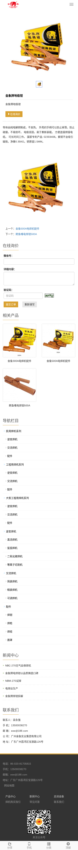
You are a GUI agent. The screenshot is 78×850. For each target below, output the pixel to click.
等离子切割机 (14, 564)
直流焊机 (12, 539)
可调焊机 (12, 598)
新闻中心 (35, 796)
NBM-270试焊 (13, 680)
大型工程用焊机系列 (17, 498)
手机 (29, 847)
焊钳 (9, 614)
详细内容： (10, 269)
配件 (9, 456)
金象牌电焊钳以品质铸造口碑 (21, 673)
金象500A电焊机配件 (27, 228)
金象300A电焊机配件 (19, 360)
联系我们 (59, 801)
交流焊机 (12, 447)
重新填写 (29, 304)
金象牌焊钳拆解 (14, 696)
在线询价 (15, 114)
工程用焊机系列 (15, 464)
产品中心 (10, 796)
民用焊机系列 (13, 431)
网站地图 (9, 785)
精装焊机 (12, 589)
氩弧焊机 (12, 547)
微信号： (9, 255)
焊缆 (9, 631)
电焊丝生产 (11, 688)
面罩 (9, 639)
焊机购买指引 (13, 801)
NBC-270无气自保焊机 (18, 665)
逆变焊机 (12, 439)
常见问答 (35, 801)
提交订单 (11, 304)
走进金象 (59, 796)
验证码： (9, 289)
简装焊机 (12, 581)
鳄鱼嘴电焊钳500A (26, 234)
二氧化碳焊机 (14, 556)
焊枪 (9, 623)
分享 (9, 847)
